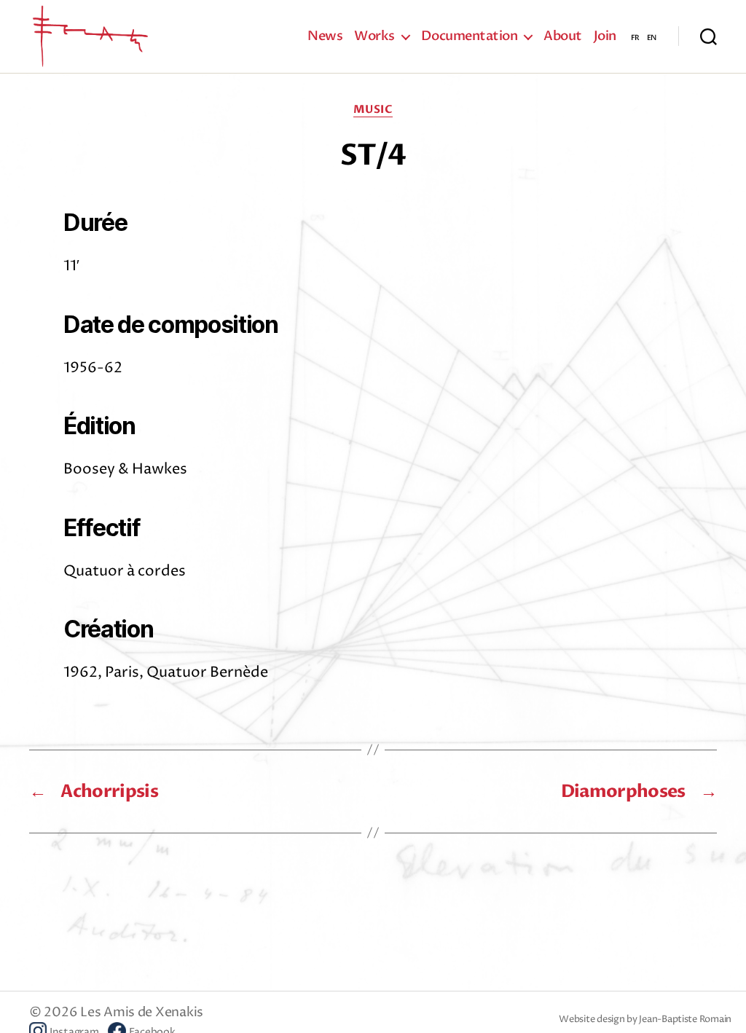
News (324, 36)
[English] (651, 36)
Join (605, 36)
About (562, 36)
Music (373, 110)
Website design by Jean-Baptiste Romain (645, 1019)
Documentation (469, 36)
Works (374, 36)
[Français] (635, 36)
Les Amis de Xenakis (141, 1012)
